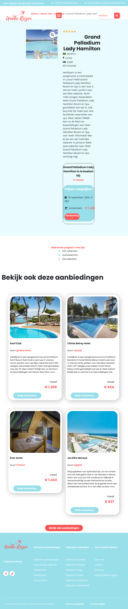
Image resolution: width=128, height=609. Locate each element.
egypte (78, 465)
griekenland (23, 350)
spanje (78, 350)
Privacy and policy (75, 603)
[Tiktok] (12, 573)
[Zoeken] (117, 16)
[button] (59, 15)
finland (20, 465)
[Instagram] (5, 573)
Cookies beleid (97, 603)
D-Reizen (78, 180)
